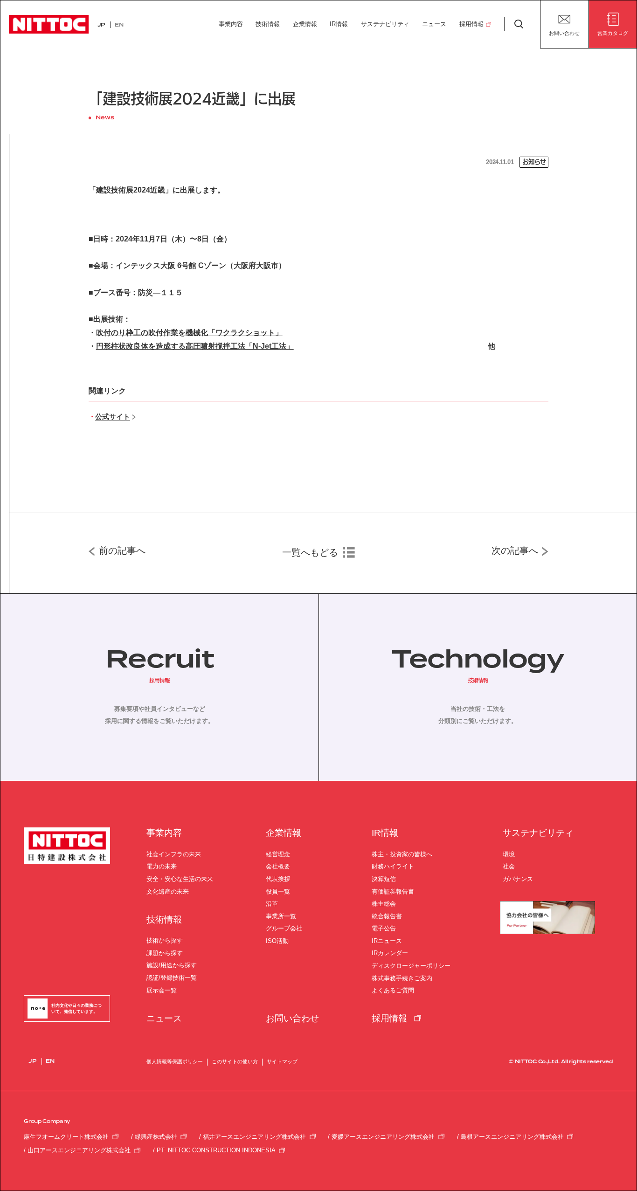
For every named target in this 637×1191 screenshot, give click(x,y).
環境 (509, 854)
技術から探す (164, 940)
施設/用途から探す (171, 965)
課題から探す (164, 953)
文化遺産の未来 (167, 891)
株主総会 (384, 903)
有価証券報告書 (393, 891)
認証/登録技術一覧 (171, 977)
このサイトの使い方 (235, 1061)
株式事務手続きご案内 (402, 978)
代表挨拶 (278, 878)
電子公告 (384, 928)
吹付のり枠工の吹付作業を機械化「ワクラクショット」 (189, 333)
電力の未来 (161, 866)
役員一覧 (278, 891)
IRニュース (387, 940)
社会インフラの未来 (173, 854)
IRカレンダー (390, 953)
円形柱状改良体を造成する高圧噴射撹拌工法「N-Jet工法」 (195, 346)
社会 (509, 866)
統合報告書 (387, 916)
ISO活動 (277, 940)
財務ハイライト (393, 866)
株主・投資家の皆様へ (402, 854)
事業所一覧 (281, 916)
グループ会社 (284, 928)
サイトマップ (282, 1061)
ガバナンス (518, 878)
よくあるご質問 (393, 990)
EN (119, 24)
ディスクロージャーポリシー (411, 965)
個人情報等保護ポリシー (174, 1061)
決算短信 (384, 878)
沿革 (272, 903)
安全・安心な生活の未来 (179, 878)
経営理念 (278, 854)
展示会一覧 (161, 990)
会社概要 (278, 866)
